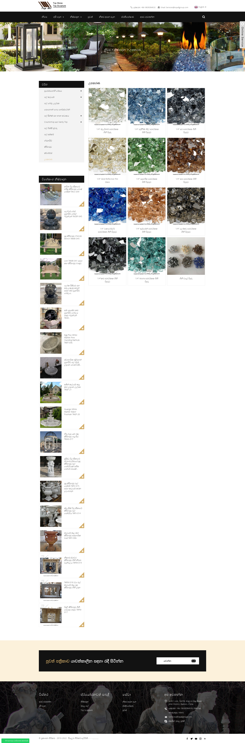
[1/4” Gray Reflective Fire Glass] (186, 107)
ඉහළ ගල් (85, 706)
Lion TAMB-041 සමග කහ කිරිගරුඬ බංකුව (73, 262)
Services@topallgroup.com (180, 716)
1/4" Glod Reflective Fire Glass (107, 180)
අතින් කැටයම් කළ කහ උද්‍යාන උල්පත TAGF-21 (72, 387)
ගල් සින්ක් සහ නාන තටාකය (56, 115)
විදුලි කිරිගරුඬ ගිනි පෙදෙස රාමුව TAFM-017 (73, 610)
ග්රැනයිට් (48, 140)
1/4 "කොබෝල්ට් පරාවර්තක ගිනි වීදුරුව (107, 230)
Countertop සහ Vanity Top (55, 122)
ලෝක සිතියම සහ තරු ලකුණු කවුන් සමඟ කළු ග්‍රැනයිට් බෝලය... (72, 289)
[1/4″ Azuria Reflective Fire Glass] (146, 256)
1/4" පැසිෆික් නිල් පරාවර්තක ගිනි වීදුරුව (147, 131)
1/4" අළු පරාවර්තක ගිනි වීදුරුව (186, 131)
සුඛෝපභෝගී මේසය (53, 90)
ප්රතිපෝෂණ (127, 16)
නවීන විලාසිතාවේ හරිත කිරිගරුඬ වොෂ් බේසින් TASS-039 (73, 189)
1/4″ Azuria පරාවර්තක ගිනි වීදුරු (146, 280)
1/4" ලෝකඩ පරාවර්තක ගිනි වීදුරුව (186, 230)
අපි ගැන (57, 16)
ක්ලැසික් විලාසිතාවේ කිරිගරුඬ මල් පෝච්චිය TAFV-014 (73, 511)
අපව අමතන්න (147, 16)
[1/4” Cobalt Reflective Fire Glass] (107, 206)
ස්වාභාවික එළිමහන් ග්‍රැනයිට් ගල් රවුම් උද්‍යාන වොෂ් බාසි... (73, 362)
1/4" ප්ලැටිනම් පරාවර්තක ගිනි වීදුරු (107, 131)
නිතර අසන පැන (107, 16)
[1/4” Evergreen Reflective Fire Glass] (146, 156)
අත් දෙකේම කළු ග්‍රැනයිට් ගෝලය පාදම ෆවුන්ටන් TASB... (71, 314)
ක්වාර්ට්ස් (48, 153)
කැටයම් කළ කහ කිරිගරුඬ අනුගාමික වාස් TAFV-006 (72, 535)
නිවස (44, 16)
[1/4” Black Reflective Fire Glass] (107, 256)
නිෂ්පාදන (74, 16)
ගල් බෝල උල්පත (51, 103)
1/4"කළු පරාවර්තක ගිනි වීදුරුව (107, 280)
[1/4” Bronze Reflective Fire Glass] (186, 206)
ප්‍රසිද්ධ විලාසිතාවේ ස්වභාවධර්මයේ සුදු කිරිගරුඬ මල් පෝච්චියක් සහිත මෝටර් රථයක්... (72, 463)
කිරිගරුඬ (48, 146)
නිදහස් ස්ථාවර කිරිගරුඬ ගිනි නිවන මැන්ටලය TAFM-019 (73, 560)
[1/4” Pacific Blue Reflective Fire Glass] (146, 107)
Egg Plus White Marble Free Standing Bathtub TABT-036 (72, 339)
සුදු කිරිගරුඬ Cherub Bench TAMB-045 (73, 237)
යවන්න (167, 660)
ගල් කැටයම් (49, 97)
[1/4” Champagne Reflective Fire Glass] (146, 206)
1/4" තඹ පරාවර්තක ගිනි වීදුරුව (186, 180)
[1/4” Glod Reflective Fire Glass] (107, 156)
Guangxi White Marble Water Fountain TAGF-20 (72, 412)
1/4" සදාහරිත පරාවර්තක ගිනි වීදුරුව (146, 180)
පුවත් (90, 16)
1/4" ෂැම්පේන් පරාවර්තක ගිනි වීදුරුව (147, 230)
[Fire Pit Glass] (186, 256)
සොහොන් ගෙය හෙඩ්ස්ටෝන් (57, 109)
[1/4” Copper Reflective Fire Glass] (186, 156)
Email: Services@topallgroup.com (174, 7)
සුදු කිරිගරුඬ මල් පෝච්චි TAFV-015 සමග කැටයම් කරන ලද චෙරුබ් (72, 487)
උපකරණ (135, 50)
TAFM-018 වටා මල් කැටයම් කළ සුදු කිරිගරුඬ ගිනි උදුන (72, 585)
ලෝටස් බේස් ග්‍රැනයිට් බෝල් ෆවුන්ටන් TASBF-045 (73, 214)
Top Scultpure (87, 710)
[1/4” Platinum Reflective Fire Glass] (107, 107)
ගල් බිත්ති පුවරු (50, 128)
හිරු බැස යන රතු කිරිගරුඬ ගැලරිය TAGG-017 (71, 436)
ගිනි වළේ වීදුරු (186, 278)
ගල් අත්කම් (49, 134)
